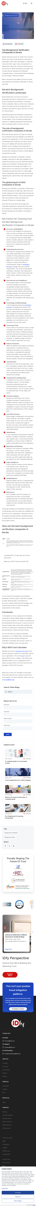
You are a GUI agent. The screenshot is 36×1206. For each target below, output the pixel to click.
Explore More (10, 974)
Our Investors (6, 1069)
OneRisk (5, 1089)
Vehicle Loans (6, 1151)
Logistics (5, 1147)
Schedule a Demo (18, 1009)
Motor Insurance (7, 1121)
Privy (4, 1092)
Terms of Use (6, 1162)
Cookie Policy (5, 1188)
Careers (5, 1076)
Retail (4, 1141)
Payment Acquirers (8, 1115)
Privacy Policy (6, 1159)
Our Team (5, 1066)
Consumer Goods (7, 1138)
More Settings (18, 1201)
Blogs (4, 1102)
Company (5, 1063)
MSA (4, 1166)
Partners (5, 1073)
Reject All (17, 1196)
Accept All (18, 1192)
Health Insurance (7, 1125)
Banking (5, 1112)
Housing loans (6, 1154)
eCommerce (6, 1144)
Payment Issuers (7, 1118)
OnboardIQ (6, 1086)
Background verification (11, 15)
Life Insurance (6, 1128)
